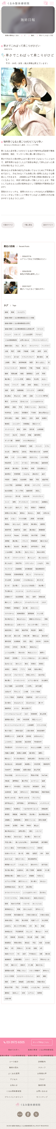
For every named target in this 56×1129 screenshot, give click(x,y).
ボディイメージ (41, 697)
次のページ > (48, 225)
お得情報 (40, 429)
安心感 (29, 937)
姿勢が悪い (22, 831)
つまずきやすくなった (30, 809)
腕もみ (36, 825)
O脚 (18, 719)
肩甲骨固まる (32, 803)
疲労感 (27, 485)
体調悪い (28, 764)
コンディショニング (33, 591)
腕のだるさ (44, 541)
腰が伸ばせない (10, 831)
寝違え (36, 385)
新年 (24, 429)
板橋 (6, 312)
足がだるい (42, 407)
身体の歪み (8, 920)
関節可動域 (35, 792)
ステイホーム (9, 613)
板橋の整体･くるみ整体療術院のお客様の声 (19, 329)
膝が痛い (16, 541)
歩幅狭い (8, 820)
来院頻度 (19, 764)
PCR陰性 (7, 608)
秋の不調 (34, 535)
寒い (36, 926)
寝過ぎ (33, 507)
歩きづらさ (8, 859)
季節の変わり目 (35, 452)
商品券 (33, 630)
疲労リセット (23, 881)
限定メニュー (36, 719)
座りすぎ (40, 580)
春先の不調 (8, 987)
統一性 (21, 853)
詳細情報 (19, 569)
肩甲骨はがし (9, 803)
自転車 (7, 468)
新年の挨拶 (42, 820)
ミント (7, 502)
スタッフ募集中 (34, 971)
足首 (31, 418)
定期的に (8, 809)
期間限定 (30, 374)
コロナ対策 (44, 457)
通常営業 (8, 641)
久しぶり (29, 931)
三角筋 (43, 535)
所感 (43, 546)
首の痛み (8, 837)
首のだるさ (18, 837)
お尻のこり (18, 602)
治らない (43, 881)
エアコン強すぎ (33, 680)
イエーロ (26, 904)
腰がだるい (39, 965)
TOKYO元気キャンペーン (25, 848)
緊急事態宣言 (40, 569)
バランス (25, 541)
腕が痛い (8, 379)
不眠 (30, 368)
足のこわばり (27, 909)
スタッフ (17, 334)
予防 (37, 480)
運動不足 (16, 452)
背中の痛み (35, 463)
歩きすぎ (8, 535)
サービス (40, 329)
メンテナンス (44, 803)
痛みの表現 (41, 552)
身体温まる (8, 931)
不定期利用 (19, 931)
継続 (44, 976)
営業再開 (17, 474)
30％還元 (17, 786)
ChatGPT (8, 770)
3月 (6, 937)
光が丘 (15, 435)
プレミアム (36, 798)
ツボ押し (29, 686)
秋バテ (21, 887)
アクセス (39, 334)
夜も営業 (43, 714)
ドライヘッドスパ (19, 558)
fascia (7, 385)
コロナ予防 (8, 485)
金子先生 (45, 865)
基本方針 (45, 636)
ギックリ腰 (8, 440)
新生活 (27, 943)
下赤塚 (33, 413)
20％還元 (25, 535)
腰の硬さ (32, 753)
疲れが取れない (44, 413)
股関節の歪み (9, 719)
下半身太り (32, 954)
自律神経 (19, 485)
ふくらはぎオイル (37, 401)
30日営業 (26, 719)
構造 (27, 853)
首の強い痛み (9, 870)
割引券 (32, 429)
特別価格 (17, 770)
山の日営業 (19, 686)
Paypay (16, 535)
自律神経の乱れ (10, 887)
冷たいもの (16, 524)
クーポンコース (19, 680)
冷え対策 (45, 920)
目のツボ (8, 675)
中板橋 (26, 351)
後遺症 (44, 418)
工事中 (13, 982)
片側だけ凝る (44, 915)
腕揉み (28, 379)
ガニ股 (47, 870)
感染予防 (45, 480)
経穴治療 (39, 686)
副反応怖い (8, 630)
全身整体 (17, 641)
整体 (52, 151)
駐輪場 (21, 982)
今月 (46, 931)
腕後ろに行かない (35, 619)
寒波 (42, 926)
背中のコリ (24, 792)
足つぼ (16, 357)
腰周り (42, 653)
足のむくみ (24, 401)
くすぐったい (29, 563)
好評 (24, 954)
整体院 (7, 424)
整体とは (36, 636)
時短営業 (8, 463)
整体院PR (46, 764)
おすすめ (14, 401)
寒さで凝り (8, 731)
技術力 (23, 965)
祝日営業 (19, 742)
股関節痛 (31, 613)
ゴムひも (26, 474)
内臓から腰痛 (9, 753)
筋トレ (45, 368)
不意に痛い (8, 842)
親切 (6, 519)
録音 (38, 976)
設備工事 (20, 736)
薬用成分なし (9, 909)
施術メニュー (21, 876)
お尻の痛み (30, 982)
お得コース (21, 625)
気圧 (12, 351)
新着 (6, 904)
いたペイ (39, 831)
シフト (16, 463)
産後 (14, 407)
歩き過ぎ (17, 580)
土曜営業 (40, 390)
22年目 (7, 647)
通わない (39, 931)
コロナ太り (35, 502)
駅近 (18, 429)
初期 (35, 948)
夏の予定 (25, 781)
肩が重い (42, 586)
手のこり (17, 692)
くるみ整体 (8, 552)
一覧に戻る (28, 225)
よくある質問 (27, 334)
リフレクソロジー (28, 357)
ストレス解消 (21, 457)
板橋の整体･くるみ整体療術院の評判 (17, 323)
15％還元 (25, 987)
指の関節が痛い (44, 814)
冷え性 (7, 452)
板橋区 (18, 440)
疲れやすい (34, 865)
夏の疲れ (40, 357)
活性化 (24, 452)
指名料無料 (34, 842)
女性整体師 (28, 569)
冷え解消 (45, 680)
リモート (45, 625)
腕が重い (8, 546)
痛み (6, 948)
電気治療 (14, 374)
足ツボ (7, 586)
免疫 (30, 446)
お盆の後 (8, 998)
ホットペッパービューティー (14, 725)
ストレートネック (11, 368)
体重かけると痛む (11, 513)
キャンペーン (34, 346)
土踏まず (8, 692)
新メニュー (31, 558)
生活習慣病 (19, 597)
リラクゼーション (22, 747)
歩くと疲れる (43, 658)
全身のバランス (10, 853)
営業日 (33, 664)
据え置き (29, 887)
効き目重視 (8, 491)
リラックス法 (41, 725)
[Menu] (52, 3)
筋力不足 (42, 675)
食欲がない (33, 647)
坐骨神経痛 (22, 362)
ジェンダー (16, 424)
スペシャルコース (11, 446)
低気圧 (35, 853)
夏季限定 (16, 781)
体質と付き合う (39, 898)
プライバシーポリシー (39, 340)
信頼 (36, 937)
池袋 (6, 390)
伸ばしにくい (32, 653)
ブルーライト (18, 675)
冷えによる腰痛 (36, 747)
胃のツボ (37, 837)
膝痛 (6, 374)
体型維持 (36, 786)
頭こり (28, 574)
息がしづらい (29, 552)
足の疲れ (8, 703)
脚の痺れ (34, 524)
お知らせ (14, 1085)
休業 (32, 351)
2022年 (38, 641)
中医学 (7, 480)
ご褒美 (32, 519)
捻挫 (37, 418)
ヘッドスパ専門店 (42, 396)
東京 (6, 401)
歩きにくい (34, 608)
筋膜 (22, 385)
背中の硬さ (8, 418)
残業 (24, 396)
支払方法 (26, 786)
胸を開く (25, 546)
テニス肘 (40, 613)
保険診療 (45, 809)
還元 (30, 831)
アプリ (22, 669)
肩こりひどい (43, 558)
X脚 (41, 954)
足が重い (16, 586)
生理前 (15, 825)
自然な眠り (31, 759)
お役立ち (8, 926)
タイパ (35, 959)
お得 (37, 374)
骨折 (47, 853)
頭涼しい (16, 993)
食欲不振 (25, 630)
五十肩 (28, 948)
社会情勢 (23, 480)
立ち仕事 (8, 580)
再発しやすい (30, 675)
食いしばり (8, 507)
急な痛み (8, 396)
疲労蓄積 (45, 842)
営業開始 (26, 424)
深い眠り (34, 881)
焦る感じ (21, 937)
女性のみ (46, 513)
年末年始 (8, 413)
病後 (17, 418)
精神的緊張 (21, 613)
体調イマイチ (9, 954)
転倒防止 (17, 809)
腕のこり (8, 602)
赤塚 (29, 385)
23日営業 (8, 915)
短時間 (45, 452)
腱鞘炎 (7, 407)
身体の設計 (19, 731)
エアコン (31, 993)
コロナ (44, 602)
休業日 (7, 669)
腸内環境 (37, 435)
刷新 (6, 982)
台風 (6, 351)
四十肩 (18, 496)
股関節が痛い (9, 876)
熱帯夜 (39, 993)
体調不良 (17, 530)
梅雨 (38, 513)
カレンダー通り (33, 625)
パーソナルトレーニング (13, 714)
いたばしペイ (23, 865)
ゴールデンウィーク (31, 602)
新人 (27, 597)
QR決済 (39, 848)
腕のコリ (14, 965)
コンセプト (21, 312)
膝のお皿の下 (26, 708)
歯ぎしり (19, 507)
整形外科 (23, 368)
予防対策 (8, 574)
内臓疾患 (42, 507)
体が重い (19, 552)
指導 (34, 597)
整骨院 (7, 814)
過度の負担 (27, 770)
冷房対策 (8, 792)
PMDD (29, 825)
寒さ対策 (25, 920)
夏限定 (7, 993)
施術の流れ (8, 346)
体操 (32, 468)
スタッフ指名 (35, 692)
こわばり (40, 563)
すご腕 (30, 965)
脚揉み (7, 524)
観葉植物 (20, 390)
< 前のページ (8, 225)
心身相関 (31, 725)
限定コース (36, 424)
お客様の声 (42, 1073)
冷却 (23, 993)
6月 (41, 948)
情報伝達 (42, 597)
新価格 (31, 876)
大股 (40, 943)
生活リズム (33, 457)
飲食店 (7, 658)
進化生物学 (41, 731)
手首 (20, 407)
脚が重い (8, 680)
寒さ (47, 563)
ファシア (15, 385)
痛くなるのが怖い (22, 842)
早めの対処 (8, 775)
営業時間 (34, 714)
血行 (43, 474)
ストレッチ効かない (28, 658)
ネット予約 (19, 491)
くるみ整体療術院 (11, 340)
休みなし (31, 513)
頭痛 (18, 351)
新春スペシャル (30, 820)
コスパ (27, 959)
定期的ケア (8, 597)
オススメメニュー (22, 775)
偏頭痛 (39, 870)
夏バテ (41, 703)
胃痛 (18, 909)
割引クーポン (20, 859)
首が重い (28, 837)
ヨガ (26, 714)
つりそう (8, 357)
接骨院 (42, 524)
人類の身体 (30, 731)
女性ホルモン (38, 736)
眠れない (8, 759)
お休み (16, 413)
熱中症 (25, 524)
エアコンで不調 (10, 881)
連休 (24, 530)
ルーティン (35, 781)
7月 (18, 954)
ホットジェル (37, 904)
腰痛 (6, 457)
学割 (17, 920)
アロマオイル (38, 574)
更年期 (28, 736)
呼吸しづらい (21, 971)
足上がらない (30, 703)
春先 (26, 664)
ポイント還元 (9, 848)
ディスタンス (23, 502)
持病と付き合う (25, 898)
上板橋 (7, 362)
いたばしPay (35, 987)
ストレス (39, 446)
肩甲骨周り (35, 546)
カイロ (47, 747)
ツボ (12, 457)
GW (41, 853)
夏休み (22, 513)
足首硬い (16, 658)
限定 (31, 641)
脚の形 (47, 954)
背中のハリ (39, 909)
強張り (24, 418)
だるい (13, 519)
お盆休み (20, 870)
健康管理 (29, 491)
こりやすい (8, 742)
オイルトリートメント (12, 892)
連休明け (8, 474)
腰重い (41, 753)
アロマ (7, 435)
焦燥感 (12, 937)
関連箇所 (34, 541)
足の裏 (25, 608)
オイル (16, 708)
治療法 (15, 480)
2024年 (7, 825)
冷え (26, 507)
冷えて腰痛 (8, 686)
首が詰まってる (44, 759)
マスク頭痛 (22, 519)
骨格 (46, 619)
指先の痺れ (38, 669)
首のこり (19, 664)
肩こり (24, 346)
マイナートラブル (11, 898)
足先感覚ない (41, 468)
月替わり (20, 948)
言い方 (7, 558)
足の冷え (43, 892)
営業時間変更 (18, 574)
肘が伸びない (9, 619)
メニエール (19, 591)
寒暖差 (15, 814)
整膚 (31, 480)
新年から (46, 971)
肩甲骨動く (21, 803)
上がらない (8, 496)
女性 (45, 351)
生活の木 (26, 496)
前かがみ (22, 653)
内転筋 (7, 781)
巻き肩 (16, 546)
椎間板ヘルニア (10, 865)
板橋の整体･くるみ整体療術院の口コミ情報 (19, 318)
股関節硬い (18, 820)
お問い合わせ (24, 340)
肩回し (38, 491)
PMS (22, 825)
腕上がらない (21, 619)
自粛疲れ (45, 502)
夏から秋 (8, 636)
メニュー (8, 334)
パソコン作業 (18, 379)
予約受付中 (38, 742)
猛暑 (43, 781)
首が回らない (9, 625)
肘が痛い (33, 814)
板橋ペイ (8, 786)
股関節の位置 (9, 971)
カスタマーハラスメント (25, 976)
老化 (43, 786)
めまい (44, 379)
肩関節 (7, 541)
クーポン (25, 463)
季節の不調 (34, 775)
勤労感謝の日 (18, 915)
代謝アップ (35, 920)
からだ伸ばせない (29, 440)
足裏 (31, 396)
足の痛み (25, 468)
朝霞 (31, 362)
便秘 (29, 435)
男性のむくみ (44, 959)
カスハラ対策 (9, 976)
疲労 (12, 390)
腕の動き (33, 530)
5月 (12, 948)
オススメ (46, 485)
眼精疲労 (23, 446)
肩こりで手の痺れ (20, 926)
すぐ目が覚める (19, 759)
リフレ (47, 446)
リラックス (30, 390)
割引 (24, 641)
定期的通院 (18, 959)
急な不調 (37, 770)
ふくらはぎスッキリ (30, 892)
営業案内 (25, 413)
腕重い (41, 630)
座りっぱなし (40, 362)
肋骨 (15, 792)
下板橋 (38, 368)
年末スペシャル (30, 407)
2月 (30, 926)
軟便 (17, 630)
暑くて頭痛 (30, 870)
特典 (29, 669)
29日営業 (37, 764)
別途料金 (20, 697)
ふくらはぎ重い (10, 653)
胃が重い (24, 647)
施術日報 (42, 1085)
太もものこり (18, 703)
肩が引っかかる (10, 798)
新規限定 (8, 943)
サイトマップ (42, 1097)
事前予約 (23, 814)
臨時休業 (45, 463)
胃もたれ (17, 396)
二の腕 (25, 692)
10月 (6, 965)
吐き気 (36, 379)
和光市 (22, 435)
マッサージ (45, 385)
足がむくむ (8, 664)
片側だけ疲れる (32, 915)
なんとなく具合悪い (28, 586)
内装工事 (26, 636)
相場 (21, 374)
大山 (17, 346)
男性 (14, 362)
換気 (14, 502)
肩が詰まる (8, 764)
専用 (43, 374)
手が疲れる (8, 591)
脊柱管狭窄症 (32, 859)
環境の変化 (18, 943)
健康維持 (8, 959)
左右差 (47, 943)
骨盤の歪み (41, 982)
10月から (40, 876)
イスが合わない (28, 580)
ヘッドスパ (45, 346)
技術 (42, 937)
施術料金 (8, 708)
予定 (17, 987)
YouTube (44, 775)
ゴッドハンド (9, 429)
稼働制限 (42, 530)
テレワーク (8, 569)
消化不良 (19, 563)
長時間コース (9, 736)
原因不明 (8, 530)
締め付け (36, 474)
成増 (39, 351)
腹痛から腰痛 (21, 753)
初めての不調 (15, 904)
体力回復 (40, 519)
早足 (34, 943)
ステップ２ (36, 485)
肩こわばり (8, 563)
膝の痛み (16, 468)
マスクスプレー (38, 496)
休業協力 (17, 608)
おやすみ (46, 987)
